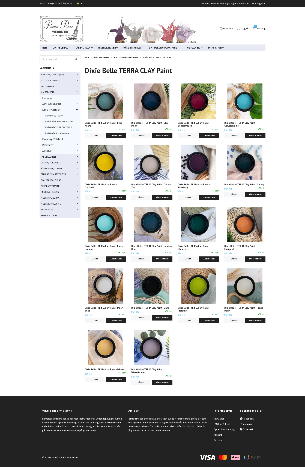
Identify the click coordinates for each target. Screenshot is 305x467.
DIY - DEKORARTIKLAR (51, 180)
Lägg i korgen (116, 135)
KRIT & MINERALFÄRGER (126, 57)
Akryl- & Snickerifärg (51, 103)
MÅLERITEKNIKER (132, 47)
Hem (87, 57)
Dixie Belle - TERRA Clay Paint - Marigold (240, 248)
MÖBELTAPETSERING (50, 197)
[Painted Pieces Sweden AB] (62, 29)
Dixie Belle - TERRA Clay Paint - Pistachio (194, 309)
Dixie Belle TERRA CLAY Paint (58, 127)
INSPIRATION (215, 47)
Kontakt (218, 434)
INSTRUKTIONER (107, 47)
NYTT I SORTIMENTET (51, 80)
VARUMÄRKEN (47, 86)
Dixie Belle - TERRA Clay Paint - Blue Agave (103, 124)
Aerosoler (46, 150)
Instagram (247, 424)
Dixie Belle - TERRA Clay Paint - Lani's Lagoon (104, 248)
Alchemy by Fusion (54, 115)
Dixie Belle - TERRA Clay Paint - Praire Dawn (243, 309)
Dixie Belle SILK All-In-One (57, 133)
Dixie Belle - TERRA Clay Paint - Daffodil (101, 186)
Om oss (218, 440)
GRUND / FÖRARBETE (51, 162)
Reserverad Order (49, 215)
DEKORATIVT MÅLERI (50, 186)
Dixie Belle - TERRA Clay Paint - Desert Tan (151, 186)
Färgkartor (47, 98)
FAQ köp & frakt (222, 424)
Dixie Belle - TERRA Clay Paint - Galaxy (244, 184)
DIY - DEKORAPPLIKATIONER (163, 47)
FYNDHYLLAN (47, 209)
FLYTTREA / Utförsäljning (52, 74)
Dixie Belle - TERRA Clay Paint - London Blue (151, 248)
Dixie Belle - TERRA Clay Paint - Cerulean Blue (240, 124)
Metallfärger (47, 144)
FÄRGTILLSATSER (48, 156)
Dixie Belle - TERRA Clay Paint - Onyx (150, 307)
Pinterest (248, 429)
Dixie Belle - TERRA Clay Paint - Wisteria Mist (147, 371)
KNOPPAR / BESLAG (50, 191)
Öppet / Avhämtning (224, 429)
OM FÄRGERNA (60, 47)
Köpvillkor (219, 418)
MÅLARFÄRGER (48, 92)
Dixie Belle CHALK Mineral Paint (59, 121)
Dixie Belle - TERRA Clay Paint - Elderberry (194, 186)
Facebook (248, 418)
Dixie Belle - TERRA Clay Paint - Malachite (194, 248)
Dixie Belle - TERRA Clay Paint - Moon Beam (104, 309)
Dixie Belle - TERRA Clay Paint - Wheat (104, 369)
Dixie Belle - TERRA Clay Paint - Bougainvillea (194, 124)
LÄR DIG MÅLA (83, 47)
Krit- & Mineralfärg (50, 109)
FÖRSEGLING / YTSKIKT (51, 168)
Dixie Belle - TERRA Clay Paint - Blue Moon (149, 124)
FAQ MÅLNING (193, 47)
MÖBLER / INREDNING (51, 203)
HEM (44, 47)
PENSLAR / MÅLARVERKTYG (53, 174)
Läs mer (95, 135)
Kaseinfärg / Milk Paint (52, 139)
